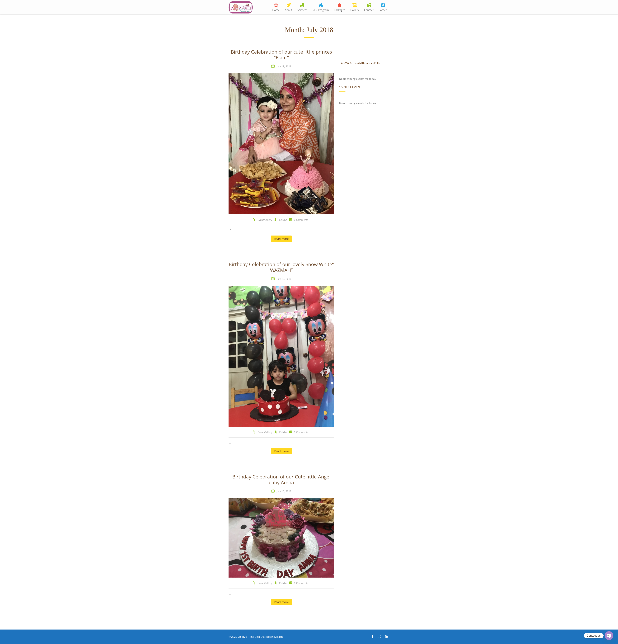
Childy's (242, 637)
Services (302, 10)
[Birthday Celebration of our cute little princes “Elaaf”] (281, 143)
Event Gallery (265, 219)
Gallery (354, 10)
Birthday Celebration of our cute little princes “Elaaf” (281, 55)
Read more (281, 239)
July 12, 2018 (284, 278)
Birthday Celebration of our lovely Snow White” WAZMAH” (281, 267)
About (288, 10)
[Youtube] (386, 637)
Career (383, 10)
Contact (369, 10)
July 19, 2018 (284, 66)
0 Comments (301, 219)
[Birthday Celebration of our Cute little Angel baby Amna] (281, 537)
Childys (283, 219)
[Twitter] (379, 637)
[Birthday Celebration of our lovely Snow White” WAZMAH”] (281, 356)
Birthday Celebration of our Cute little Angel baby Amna (281, 480)
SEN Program (321, 10)
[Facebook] (372, 637)
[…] (232, 230)
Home (276, 10)
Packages (339, 10)
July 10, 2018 (284, 491)
